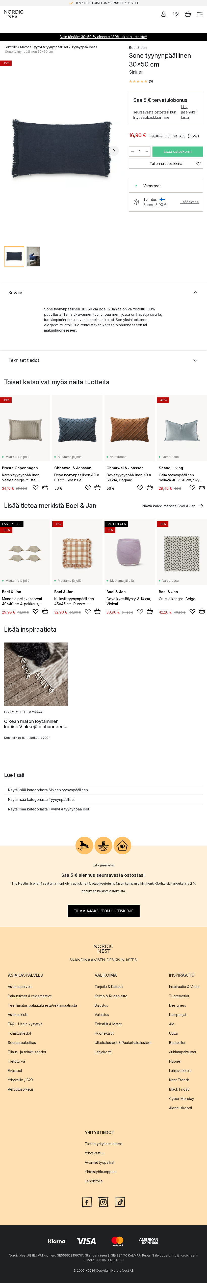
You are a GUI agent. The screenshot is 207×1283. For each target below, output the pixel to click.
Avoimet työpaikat (99, 1162)
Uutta (173, 1033)
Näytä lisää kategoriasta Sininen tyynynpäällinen (48, 790)
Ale (171, 1024)
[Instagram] (103, 1201)
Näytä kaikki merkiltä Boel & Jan (168, 506)
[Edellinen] (9, 151)
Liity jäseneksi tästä (188, 112)
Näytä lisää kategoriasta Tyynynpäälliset (41, 799)
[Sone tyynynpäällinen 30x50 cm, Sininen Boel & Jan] (61, 150)
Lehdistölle (94, 1181)
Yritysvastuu (95, 1153)
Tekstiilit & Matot (16, 47)
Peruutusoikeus (21, 1089)
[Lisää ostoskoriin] (45, 487)
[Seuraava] (114, 151)
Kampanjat (177, 1014)
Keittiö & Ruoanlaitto (111, 996)
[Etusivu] (13, 14)
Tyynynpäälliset (83, 47)
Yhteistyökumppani (100, 1172)
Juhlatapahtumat (182, 1051)
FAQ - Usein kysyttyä (25, 1024)
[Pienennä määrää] (132, 152)
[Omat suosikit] (176, 14)
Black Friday (179, 1089)
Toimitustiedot (19, 1033)
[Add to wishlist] (36, 487)
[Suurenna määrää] (146, 152)
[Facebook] (87, 1201)
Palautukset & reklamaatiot (29, 996)
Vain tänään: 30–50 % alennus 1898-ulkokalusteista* (103, 37)
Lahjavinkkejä (180, 1070)
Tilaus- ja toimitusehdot (27, 1051)
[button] (141, 81)
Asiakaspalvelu (20, 986)
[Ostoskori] (188, 14)
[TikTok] (120, 1201)
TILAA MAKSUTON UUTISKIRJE (104, 911)
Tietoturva (16, 1061)
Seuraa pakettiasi (22, 1042)
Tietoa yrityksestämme (103, 1144)
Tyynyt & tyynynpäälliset (50, 47)
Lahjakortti (103, 1051)
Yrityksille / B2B (20, 1079)
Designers (177, 1005)
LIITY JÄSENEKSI (93, 3)
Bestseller (177, 1042)
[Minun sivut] (164, 14)
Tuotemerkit (179, 996)
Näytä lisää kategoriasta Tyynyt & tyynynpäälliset (48, 809)
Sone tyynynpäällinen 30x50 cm (29, 51)
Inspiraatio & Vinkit (184, 986)
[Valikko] (200, 14)
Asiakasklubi (18, 1014)
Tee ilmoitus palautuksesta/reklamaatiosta (42, 1005)
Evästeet (15, 1070)
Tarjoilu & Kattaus (109, 986)
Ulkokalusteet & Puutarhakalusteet (123, 1042)
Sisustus (101, 1005)
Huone (174, 1061)
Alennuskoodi (180, 1107)
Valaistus (102, 1014)
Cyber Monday (181, 1098)
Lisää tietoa (189, 202)
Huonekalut (104, 1033)
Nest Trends (179, 1079)
